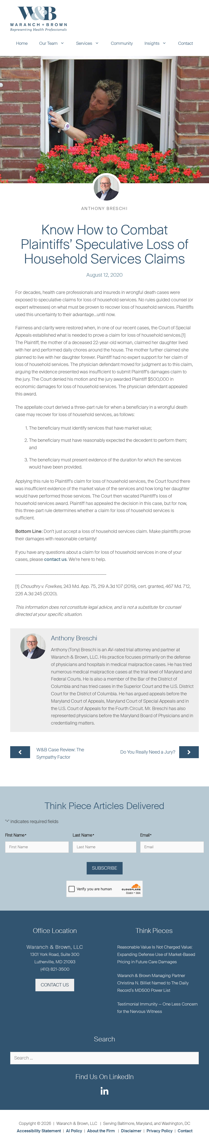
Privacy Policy (160, 1131)
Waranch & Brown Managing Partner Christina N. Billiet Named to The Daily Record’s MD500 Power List (153, 983)
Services (84, 43)
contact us (55, 559)
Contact (185, 43)
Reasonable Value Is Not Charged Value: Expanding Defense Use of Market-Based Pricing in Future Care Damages (156, 954)
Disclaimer (131, 1131)
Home (22, 43)
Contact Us (55, 985)
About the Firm (101, 1131)
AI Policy (74, 1131)
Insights (152, 43)
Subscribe (104, 868)
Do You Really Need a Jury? (147, 752)
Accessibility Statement (39, 1131)
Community (122, 43)
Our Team (48, 43)
